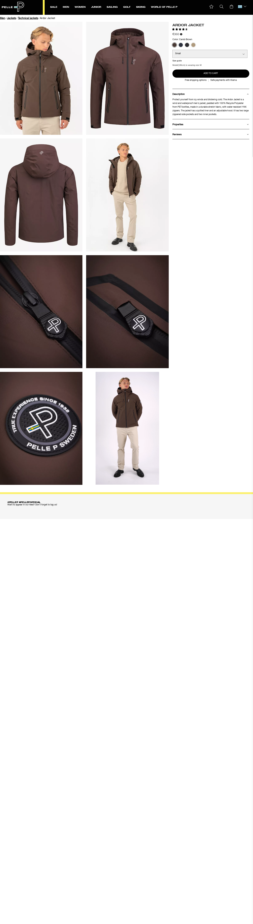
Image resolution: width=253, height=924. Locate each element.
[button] (211, 7)
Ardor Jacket (47, 18)
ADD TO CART (211, 73)
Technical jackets (28, 18)
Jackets (11, 18)
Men (2, 18)
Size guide (177, 61)
